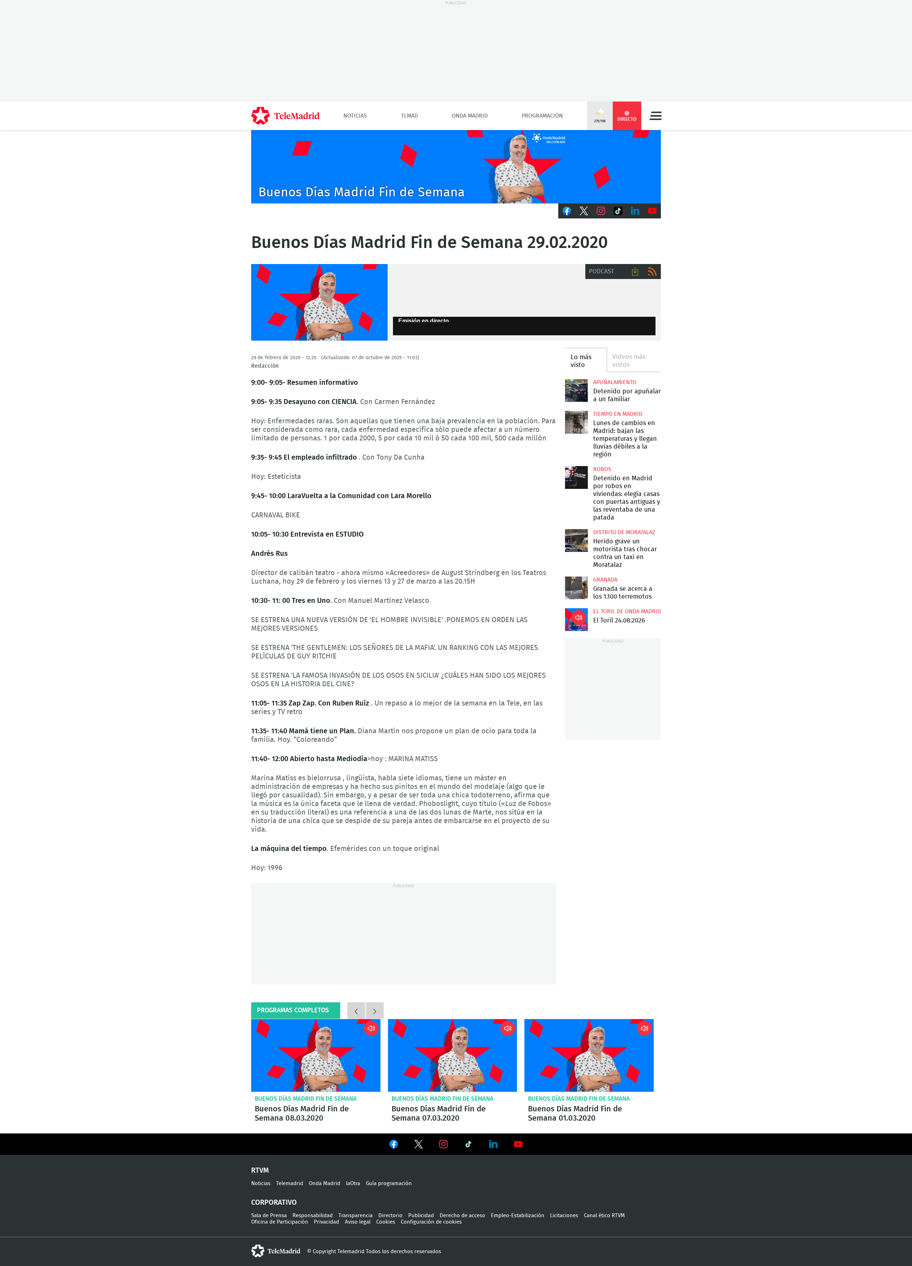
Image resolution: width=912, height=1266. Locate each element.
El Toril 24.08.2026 (576, 619)
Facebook (566, 211)
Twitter (583, 211)
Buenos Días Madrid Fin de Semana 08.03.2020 (315, 1055)
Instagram (601, 210)
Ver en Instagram (443, 1144)
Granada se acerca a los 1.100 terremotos (576, 588)
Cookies (385, 1222)
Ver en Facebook (394, 1145)
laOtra (353, 1183)
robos (602, 469)
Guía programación (389, 1183)
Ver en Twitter (418, 1145)
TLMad (409, 116)
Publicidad (421, 1215)
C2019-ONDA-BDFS (456, 166)
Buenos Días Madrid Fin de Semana (306, 1099)
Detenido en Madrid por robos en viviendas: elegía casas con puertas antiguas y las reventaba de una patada (576, 477)
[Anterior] (356, 1010)
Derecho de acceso (462, 1215)
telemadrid (275, 1251)
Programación (542, 116)
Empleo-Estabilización (517, 1215)
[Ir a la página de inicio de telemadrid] (285, 116)
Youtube (652, 210)
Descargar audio (635, 271)
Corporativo (274, 1202)
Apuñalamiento (614, 382)
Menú (655, 116)
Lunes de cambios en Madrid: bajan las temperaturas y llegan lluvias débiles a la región (576, 422)
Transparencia (355, 1215)
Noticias (355, 116)
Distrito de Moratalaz (624, 532)
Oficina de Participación (279, 1222)
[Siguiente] (375, 1010)
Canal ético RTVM (604, 1215)
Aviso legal (357, 1222)
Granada (605, 580)
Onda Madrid (470, 116)
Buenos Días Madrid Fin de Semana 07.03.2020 (452, 1055)
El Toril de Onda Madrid (627, 611)
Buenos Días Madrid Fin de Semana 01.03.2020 (589, 1055)
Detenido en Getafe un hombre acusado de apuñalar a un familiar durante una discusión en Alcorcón (576, 390)
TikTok (618, 211)
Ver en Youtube (518, 1144)
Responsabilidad (312, 1215)
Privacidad (326, 1222)
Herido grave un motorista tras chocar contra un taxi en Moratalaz (576, 540)
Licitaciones (564, 1215)
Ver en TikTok (468, 1145)
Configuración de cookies (431, 1222)
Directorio (390, 1215)
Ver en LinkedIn (493, 1144)
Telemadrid (289, 1183)
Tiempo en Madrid (617, 414)
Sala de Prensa (269, 1215)
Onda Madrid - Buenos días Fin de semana (319, 302)
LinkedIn (635, 210)
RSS (652, 271)
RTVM (260, 1170)
